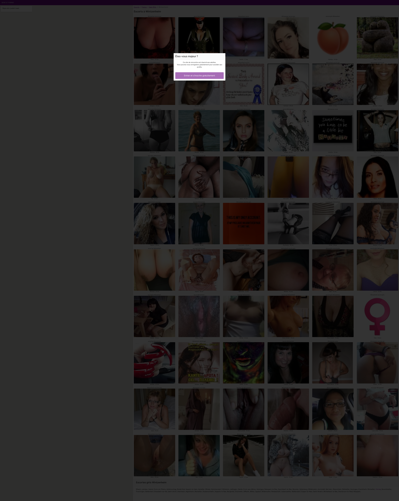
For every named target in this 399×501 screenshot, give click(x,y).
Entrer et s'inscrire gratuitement (199, 75)
